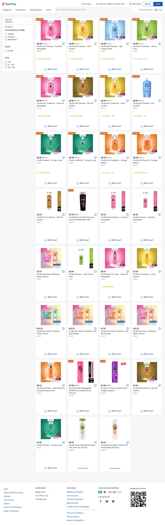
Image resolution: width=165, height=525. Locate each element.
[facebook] (100, 503)
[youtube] (106, 503)
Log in (158, 4)
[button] (152, 10)
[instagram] (113, 503)
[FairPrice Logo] (9, 4)
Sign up (147, 4)
